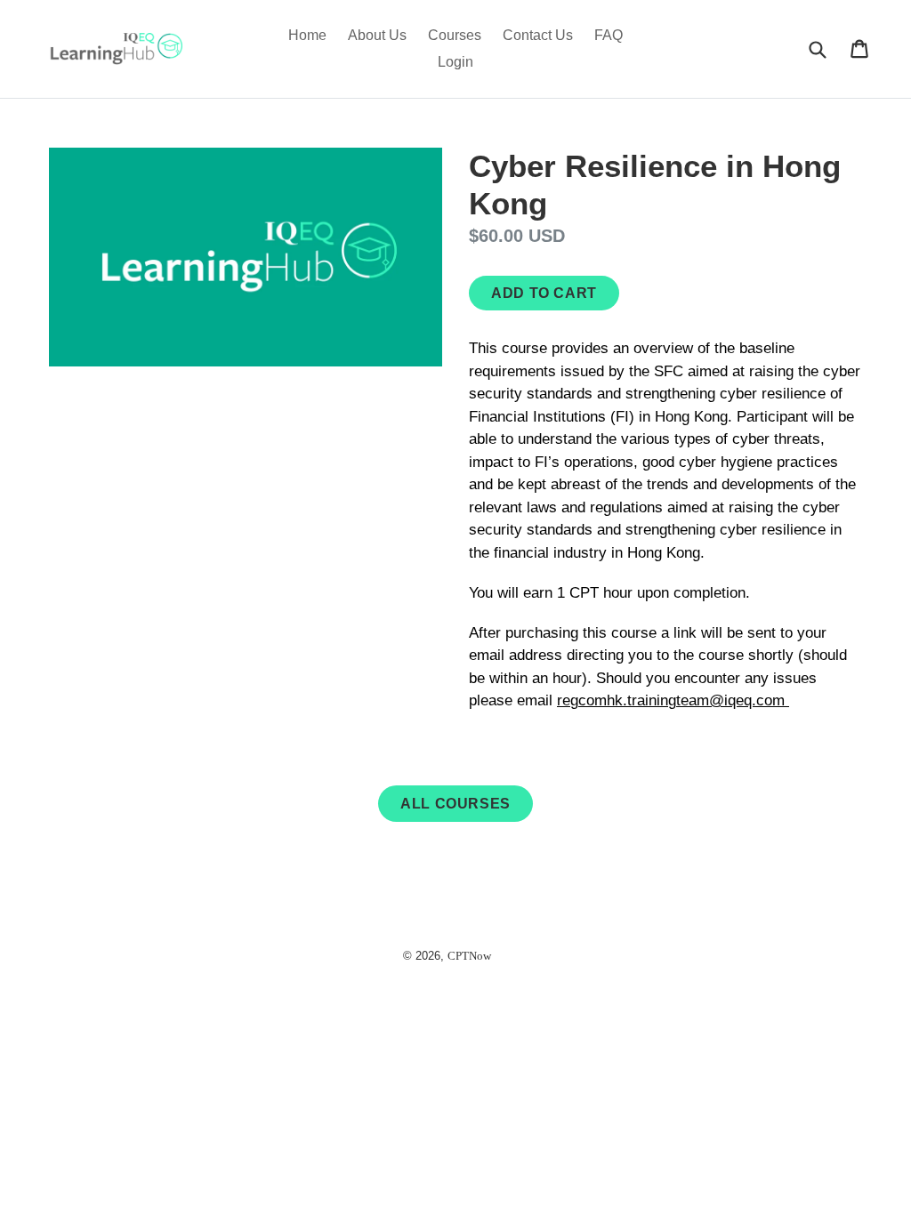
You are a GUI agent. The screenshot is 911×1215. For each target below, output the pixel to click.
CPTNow (469, 955)
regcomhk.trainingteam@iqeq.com (673, 700)
